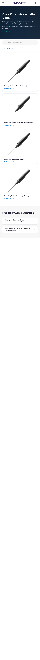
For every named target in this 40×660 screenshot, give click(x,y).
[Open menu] (3, 3)
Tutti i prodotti (8, 48)
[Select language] (35, 3)
